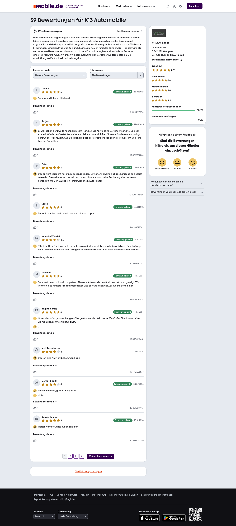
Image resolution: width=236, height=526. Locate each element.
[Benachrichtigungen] (167, 6)
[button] (88, 106)
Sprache (38, 511)
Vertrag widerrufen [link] (67, 495)
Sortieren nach (41, 70)
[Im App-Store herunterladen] (150, 517)
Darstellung (64, 511)
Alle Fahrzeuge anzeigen (88, 471)
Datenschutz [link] (99, 495)
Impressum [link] (40, 495)
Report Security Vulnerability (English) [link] (54, 499)
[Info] (142, 31)
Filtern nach (96, 70)
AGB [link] (51, 495)
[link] (174, 6)
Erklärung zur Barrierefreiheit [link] (157, 495)
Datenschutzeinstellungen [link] (123, 495)
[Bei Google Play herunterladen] (174, 517)
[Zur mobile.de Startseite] (62, 6)
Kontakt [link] (85, 495)
